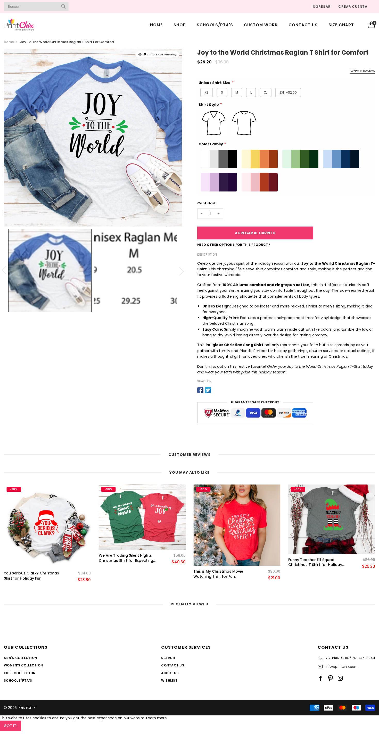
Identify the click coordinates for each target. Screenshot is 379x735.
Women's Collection (23, 665)
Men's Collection (20, 658)
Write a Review (362, 71)
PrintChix (27, 707)
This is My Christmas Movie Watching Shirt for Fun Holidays (218, 574)
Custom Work (261, 25)
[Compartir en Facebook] (200, 390)
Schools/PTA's (215, 25)
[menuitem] (156, 24)
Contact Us (303, 25)
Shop (180, 25)
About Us (170, 673)
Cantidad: (206, 203)
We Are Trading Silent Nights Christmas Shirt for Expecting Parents (126, 558)
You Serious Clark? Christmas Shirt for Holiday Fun (31, 576)
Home (156, 25)
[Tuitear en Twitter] (208, 390)
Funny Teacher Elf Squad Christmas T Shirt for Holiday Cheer (315, 562)
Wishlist (169, 680)
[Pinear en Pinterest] (216, 390)
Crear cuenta (352, 6)
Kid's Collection (20, 673)
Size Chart (341, 25)
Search (168, 658)
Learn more (156, 718)
